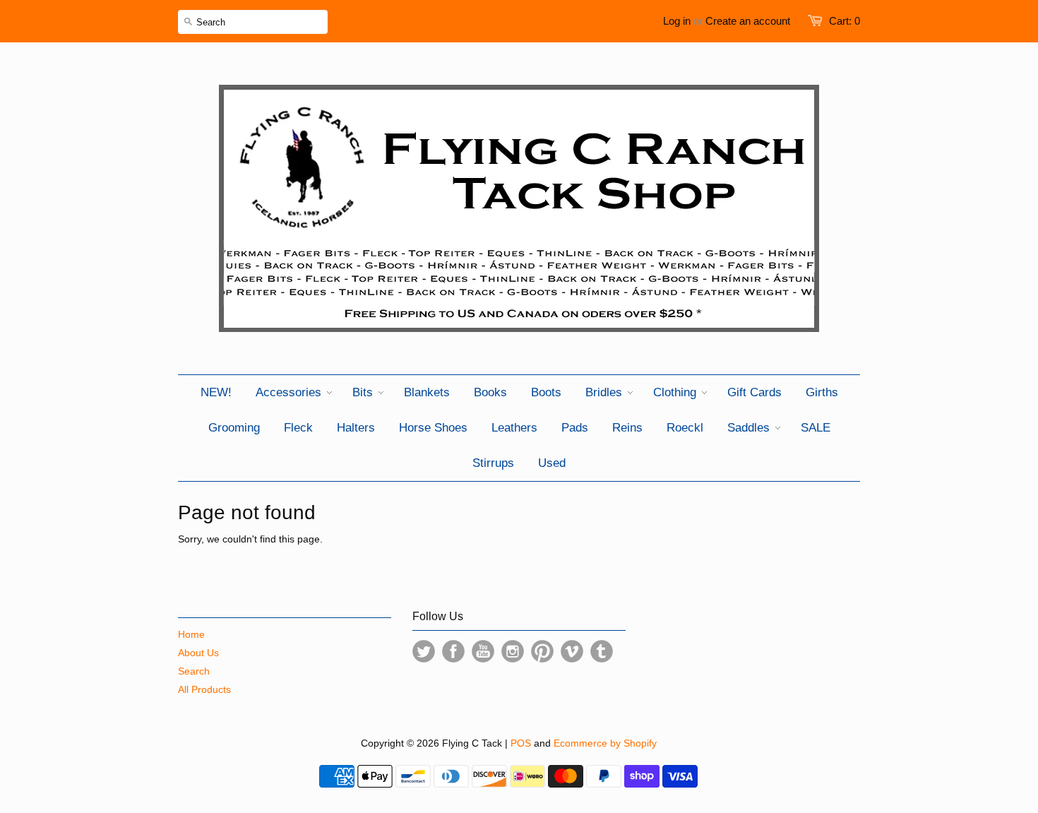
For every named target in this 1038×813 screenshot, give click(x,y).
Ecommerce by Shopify (605, 743)
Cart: (844, 21)
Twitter (423, 651)
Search (194, 671)
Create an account (747, 21)
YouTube (483, 651)
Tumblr (601, 651)
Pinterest (542, 651)
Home (191, 634)
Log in (677, 21)
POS (521, 743)
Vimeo (572, 651)
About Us (198, 652)
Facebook (453, 651)
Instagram (512, 651)
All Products (204, 689)
